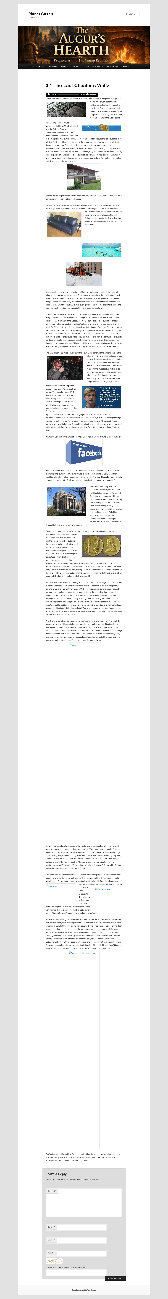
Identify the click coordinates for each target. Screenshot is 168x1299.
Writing (41, 66)
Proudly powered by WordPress (84, 1290)
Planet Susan (40, 14)
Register (126, 66)
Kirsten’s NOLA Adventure (92, 66)
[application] (72, 95)
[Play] (49, 94)
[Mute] (87, 94)
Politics (75, 66)
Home (31, 66)
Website (51, 1252)
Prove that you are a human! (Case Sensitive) (65, 1267)
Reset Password (113, 66)
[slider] (93, 94)
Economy (65, 66)
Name (51, 1227)
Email (51, 1240)
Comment (52, 1191)
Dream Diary (52, 66)
